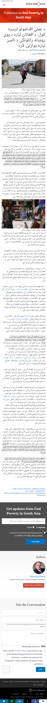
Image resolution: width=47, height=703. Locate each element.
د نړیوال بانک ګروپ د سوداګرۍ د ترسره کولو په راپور (24, 359)
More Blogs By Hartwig (33, 585)
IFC (31, 694)
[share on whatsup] (12, 701)
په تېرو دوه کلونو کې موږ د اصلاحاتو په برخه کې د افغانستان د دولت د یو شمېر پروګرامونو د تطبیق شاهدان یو (25, 340)
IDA (37, 694)
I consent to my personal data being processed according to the (25, 534)
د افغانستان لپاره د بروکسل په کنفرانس (26, 320)
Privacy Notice (21, 651)
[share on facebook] (35, 701)
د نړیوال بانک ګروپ (10, 396)
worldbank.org (7, 1)
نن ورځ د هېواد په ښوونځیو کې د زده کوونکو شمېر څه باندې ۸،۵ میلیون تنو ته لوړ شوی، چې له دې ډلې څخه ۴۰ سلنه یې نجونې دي (24, 101)
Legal (43, 682)
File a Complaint (38, 685)
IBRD (41, 694)
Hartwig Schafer (37, 50)
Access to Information (22, 682)
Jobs (11, 682)
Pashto (34, 54)
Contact (5, 682)
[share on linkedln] (20, 701)
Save (40, 669)
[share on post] (27, 701)
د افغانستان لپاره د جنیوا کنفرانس (16, 289)
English (29, 527)
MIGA (24, 694)
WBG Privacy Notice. (28, 535)
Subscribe (35, 542)
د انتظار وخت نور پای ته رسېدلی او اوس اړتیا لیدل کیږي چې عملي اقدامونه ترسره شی (24, 460)
